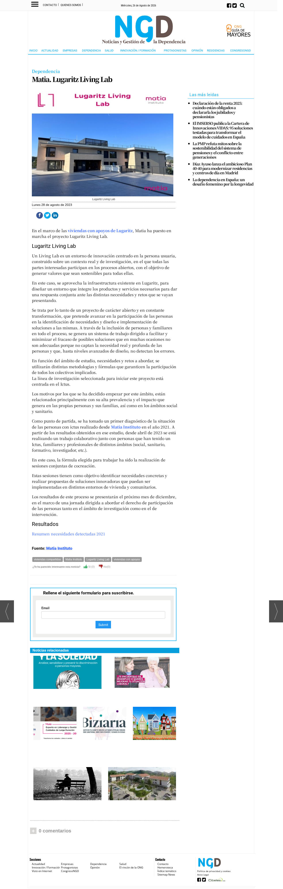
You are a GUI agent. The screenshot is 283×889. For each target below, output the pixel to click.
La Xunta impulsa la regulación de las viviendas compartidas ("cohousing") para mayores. (154, 752)
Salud (109, 50)
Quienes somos (71, 5)
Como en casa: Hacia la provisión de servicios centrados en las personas (139, 808)
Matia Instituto (59, 548)
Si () (91, 566)
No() (106, 566)
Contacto (50, 5)
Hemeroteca (165, 867)
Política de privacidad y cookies (214, 871)
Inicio (33, 50)
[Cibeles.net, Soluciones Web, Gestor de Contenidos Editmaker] (216, 881)
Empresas (70, 50)
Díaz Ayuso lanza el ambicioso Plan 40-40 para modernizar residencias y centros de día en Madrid (222, 168)
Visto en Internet (42, 871)
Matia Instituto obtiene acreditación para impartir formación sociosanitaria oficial (140, 696)
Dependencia (91, 50)
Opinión (197, 50)
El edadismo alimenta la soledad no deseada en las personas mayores (66, 694)
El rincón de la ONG (131, 867)
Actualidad (49, 50)
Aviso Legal (203, 874)
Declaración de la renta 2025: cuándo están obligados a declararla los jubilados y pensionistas (217, 110)
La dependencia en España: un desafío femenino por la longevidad (223, 181)
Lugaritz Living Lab (97, 559)
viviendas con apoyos (127, 559)
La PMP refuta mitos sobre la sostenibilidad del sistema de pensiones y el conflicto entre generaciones (218, 150)
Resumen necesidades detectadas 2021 (68, 533)
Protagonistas (175, 50)
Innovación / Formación (138, 50)
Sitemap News (166, 874)
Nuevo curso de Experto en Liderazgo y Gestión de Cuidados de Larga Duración (54, 752)
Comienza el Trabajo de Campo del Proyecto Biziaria (103, 747)
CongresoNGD (240, 50)
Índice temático (166, 871)
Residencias (216, 50)
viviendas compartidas (47, 559)
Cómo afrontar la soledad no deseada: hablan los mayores (61, 805)
